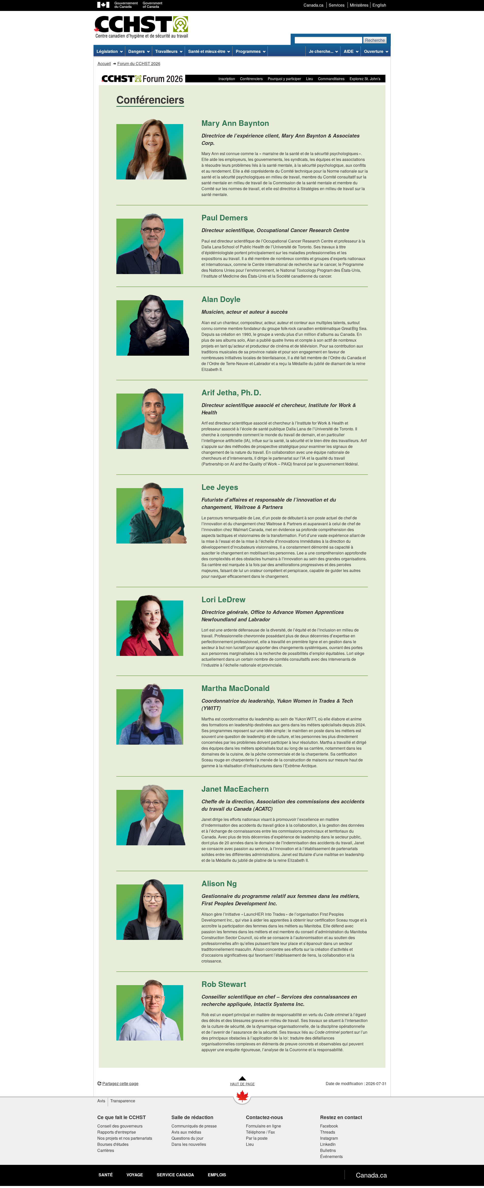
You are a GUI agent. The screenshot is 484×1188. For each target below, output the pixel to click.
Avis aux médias (186, 1132)
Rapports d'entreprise (116, 1132)
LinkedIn (328, 1144)
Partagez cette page (120, 1083)
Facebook (329, 1126)
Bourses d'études (113, 1144)
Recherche (375, 40)
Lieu (309, 78)
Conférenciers (251, 78)
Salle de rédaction (192, 1117)
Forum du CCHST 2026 (138, 63)
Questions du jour (187, 1138)
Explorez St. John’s (365, 78)
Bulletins (328, 1150)
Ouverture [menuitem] (373, 51)
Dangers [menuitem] (136, 51)
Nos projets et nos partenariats (124, 1138)
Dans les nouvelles (188, 1144)
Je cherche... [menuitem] (321, 51)
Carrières (105, 1150)
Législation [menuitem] (107, 51)
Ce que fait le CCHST (121, 1117)
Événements (331, 1156)
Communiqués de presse (194, 1126)
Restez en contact (341, 1117)
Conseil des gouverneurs (120, 1126)
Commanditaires (331, 78)
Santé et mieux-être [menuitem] (206, 51)
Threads (327, 1132)
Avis (101, 1101)
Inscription (226, 78)
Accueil (104, 63)
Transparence (122, 1101)
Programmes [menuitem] (248, 51)
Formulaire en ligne (263, 1126)
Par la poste (257, 1138)
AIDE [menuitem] (349, 51)
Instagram (329, 1138)
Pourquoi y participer (284, 78)
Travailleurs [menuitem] (166, 51)
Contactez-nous (264, 1117)
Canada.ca (371, 1174)
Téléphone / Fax (260, 1132)
